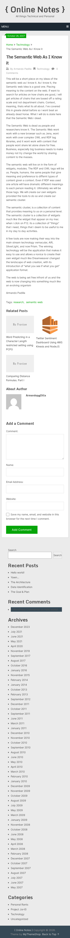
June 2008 (17, 834)
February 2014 (19, 679)
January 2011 (19, 728)
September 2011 (20, 713)
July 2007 (16, 877)
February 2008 (19, 853)
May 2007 (17, 887)
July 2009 (17, 805)
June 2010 (17, 757)
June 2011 (17, 718)
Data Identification (21, 586)
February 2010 (19, 776)
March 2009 (18, 814)
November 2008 (20, 824)
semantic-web (34, 302)
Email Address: (14, 481)
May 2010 (16, 761)
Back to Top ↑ (50, 934)
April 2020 (17, 646)
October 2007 (19, 863)
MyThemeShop (32, 934)
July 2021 (16, 631)
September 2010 (21, 747)
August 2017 (18, 660)
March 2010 (18, 771)
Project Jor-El (18, 909)
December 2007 (20, 858)
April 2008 (17, 843)
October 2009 (19, 795)
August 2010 (18, 752)
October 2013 (19, 689)
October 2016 (19, 665)
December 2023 (20, 626)
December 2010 (20, 732)
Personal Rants (19, 904)
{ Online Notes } (35, 9)
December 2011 (20, 704)
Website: (11, 498)
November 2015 (20, 675)
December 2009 (20, 786)
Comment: (12, 431)
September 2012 (20, 699)
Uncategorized (19, 918)
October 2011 (19, 708)
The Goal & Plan (20, 591)
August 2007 (18, 872)
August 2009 (18, 800)
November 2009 (20, 790)
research (18, 302)
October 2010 (19, 742)
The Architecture (20, 582)
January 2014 (19, 684)
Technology (23, 44)
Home (9, 44)
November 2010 (20, 737)
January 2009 (19, 819)
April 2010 (17, 766)
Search (12, 549)
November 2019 (20, 650)
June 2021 (17, 636)
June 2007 (17, 882)
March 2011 (17, 723)
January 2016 (19, 670)
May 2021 (16, 641)
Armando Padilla (22, 68)
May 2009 (17, 810)
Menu (5, 26)
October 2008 (19, 829)
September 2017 (20, 655)
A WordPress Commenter (25, 609)
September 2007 (21, 868)
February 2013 (19, 694)
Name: (10, 464)
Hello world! (17, 572)
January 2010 (19, 781)
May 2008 (17, 839)
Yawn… (15, 577)
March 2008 (18, 848)
